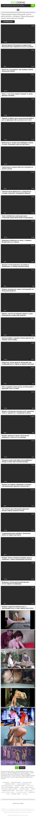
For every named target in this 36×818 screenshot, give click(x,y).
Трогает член (27, 782)
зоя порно (6, 782)
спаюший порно (16, 782)
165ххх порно (29, 790)
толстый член (20, 785)
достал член (16, 794)
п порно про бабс (21, 792)
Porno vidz (25, 815)
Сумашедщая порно (7, 785)
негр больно (30, 785)
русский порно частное (8, 792)
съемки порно (24, 789)
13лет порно (19, 790)
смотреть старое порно (9, 789)
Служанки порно (10, 784)
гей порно (25, 794)
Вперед (22, 767)
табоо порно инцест (27, 787)
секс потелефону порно (10, 787)
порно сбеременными (23, 784)
